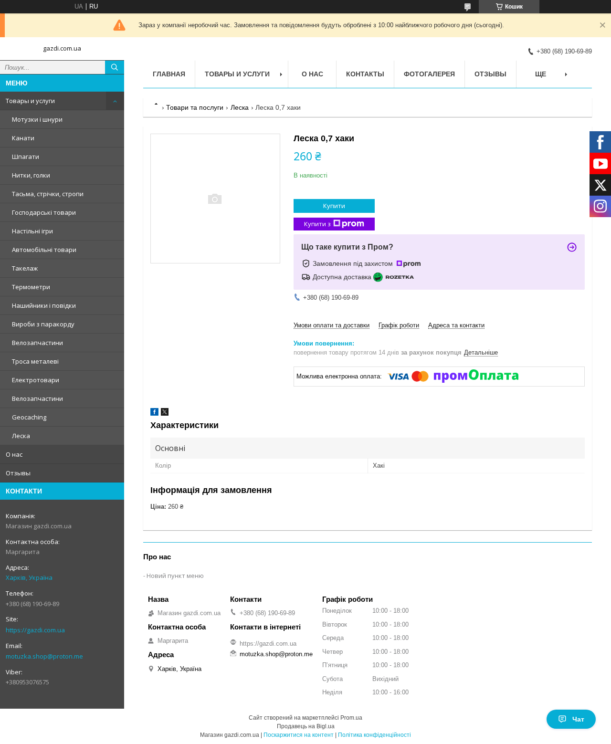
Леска (21, 435)
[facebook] (154, 413)
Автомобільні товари (44, 249)
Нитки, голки (31, 175)
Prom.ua (351, 717)
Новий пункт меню (175, 575)
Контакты (365, 74)
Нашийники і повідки (44, 305)
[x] (165, 413)
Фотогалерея (429, 74)
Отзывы (18, 473)
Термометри (31, 287)
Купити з (317, 224)
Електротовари (35, 380)
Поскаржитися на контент (298, 735)
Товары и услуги (30, 100)
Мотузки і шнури (37, 119)
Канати (23, 138)
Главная (169, 74)
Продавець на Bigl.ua (306, 726)
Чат (578, 719)
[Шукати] (114, 67)
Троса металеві (35, 361)
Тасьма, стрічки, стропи (48, 193)
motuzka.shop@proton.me (44, 656)
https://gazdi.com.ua (35, 630)
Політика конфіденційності (374, 735)
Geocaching (29, 417)
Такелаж (25, 268)
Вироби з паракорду (43, 324)
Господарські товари (44, 212)
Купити (334, 205)
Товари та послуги (194, 107)
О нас (14, 454)
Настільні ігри (32, 231)
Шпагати (25, 156)
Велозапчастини (37, 342)
